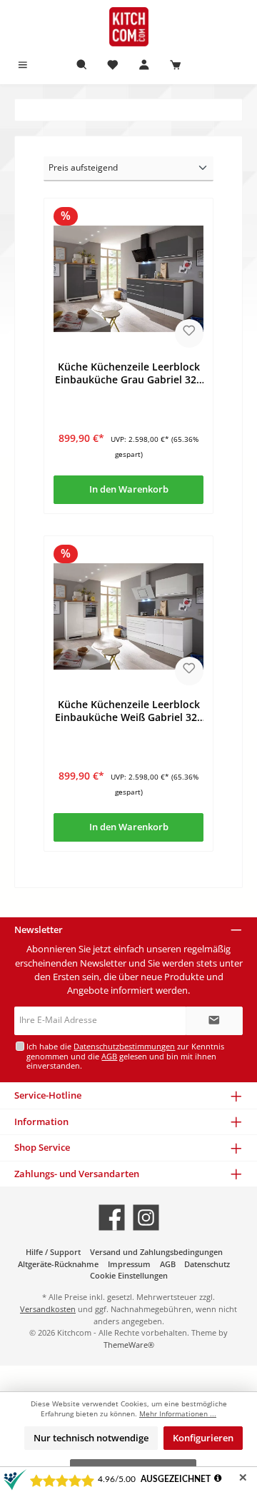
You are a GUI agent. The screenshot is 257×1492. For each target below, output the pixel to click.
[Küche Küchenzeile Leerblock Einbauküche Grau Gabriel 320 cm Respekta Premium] (128, 278)
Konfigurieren (203, 1437)
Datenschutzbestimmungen (124, 1046)
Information (41, 1121)
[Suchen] (82, 65)
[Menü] (23, 65)
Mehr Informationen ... (177, 1413)
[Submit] (214, 1021)
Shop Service (42, 1147)
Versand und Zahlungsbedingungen (156, 1251)
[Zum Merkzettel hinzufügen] (189, 333)
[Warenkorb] (175, 65)
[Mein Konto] (144, 65)
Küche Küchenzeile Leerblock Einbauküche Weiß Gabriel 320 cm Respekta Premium (129, 710)
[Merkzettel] (112, 65)
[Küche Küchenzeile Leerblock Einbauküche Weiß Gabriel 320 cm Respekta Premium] (128, 616)
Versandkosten (48, 1309)
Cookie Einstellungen (129, 1275)
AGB (109, 1056)
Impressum (129, 1264)
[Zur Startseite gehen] (128, 26)
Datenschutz (207, 1264)
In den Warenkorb (128, 489)
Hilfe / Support (53, 1251)
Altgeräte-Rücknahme (58, 1264)
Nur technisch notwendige (91, 1437)
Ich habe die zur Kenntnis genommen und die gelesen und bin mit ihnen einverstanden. (125, 1056)
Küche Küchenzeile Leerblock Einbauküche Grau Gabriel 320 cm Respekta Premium (128, 373)
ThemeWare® (129, 1344)
